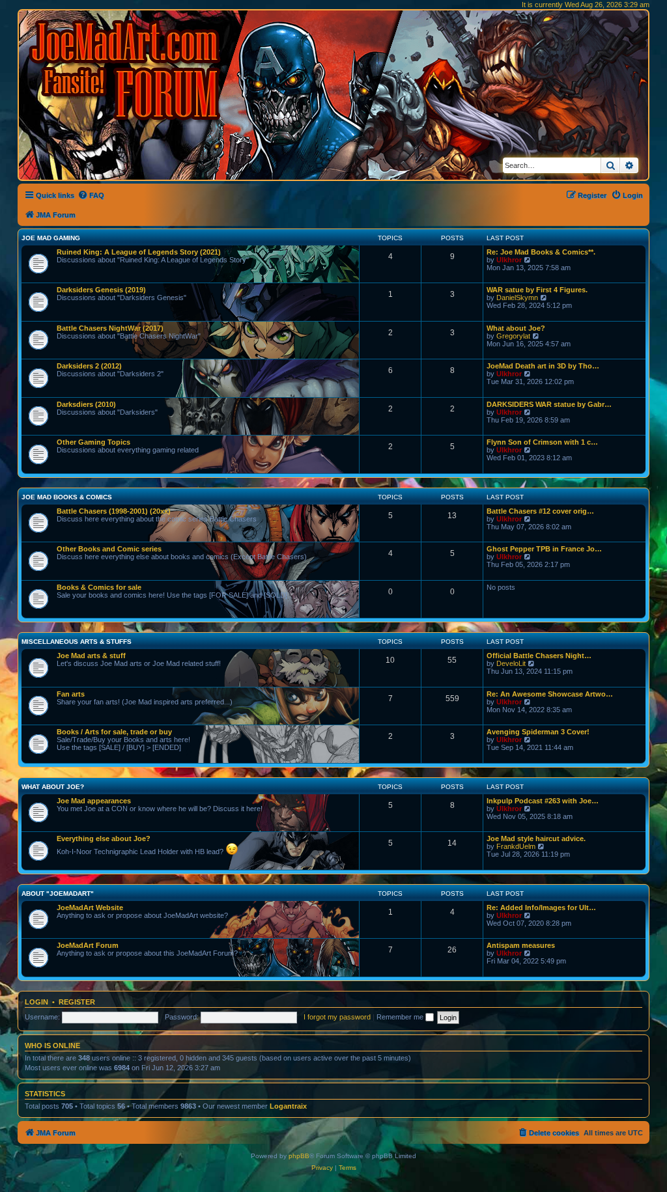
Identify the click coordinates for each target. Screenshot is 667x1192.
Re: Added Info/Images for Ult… (541, 907)
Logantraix (288, 1106)
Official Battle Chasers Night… (539, 655)
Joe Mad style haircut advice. (536, 838)
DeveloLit (511, 663)
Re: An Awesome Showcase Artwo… (550, 694)
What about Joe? (516, 328)
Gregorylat (513, 336)
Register (77, 1002)
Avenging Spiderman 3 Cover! (538, 732)
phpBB (299, 1155)
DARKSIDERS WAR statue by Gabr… (549, 404)
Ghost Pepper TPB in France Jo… (544, 549)
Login (36, 1002)
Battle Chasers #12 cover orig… (540, 511)
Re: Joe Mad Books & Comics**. (541, 252)
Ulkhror (509, 260)
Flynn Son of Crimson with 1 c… (542, 442)
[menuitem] (91, 195)
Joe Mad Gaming (50, 238)
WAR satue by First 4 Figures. (537, 290)
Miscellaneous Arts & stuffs (76, 641)
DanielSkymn (517, 297)
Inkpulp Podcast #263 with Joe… (543, 801)
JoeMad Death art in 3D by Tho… (543, 366)
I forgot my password (337, 1017)
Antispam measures (521, 945)
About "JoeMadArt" (57, 893)
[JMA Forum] (127, 70)
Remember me (400, 1017)
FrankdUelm (515, 846)
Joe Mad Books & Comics (66, 497)
